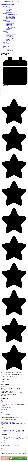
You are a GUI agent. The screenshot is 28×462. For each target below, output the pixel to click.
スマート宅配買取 (10, 23)
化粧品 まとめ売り (10, 36)
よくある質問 (6, 43)
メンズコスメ (9, 35)
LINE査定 (8, 7)
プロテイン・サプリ (10, 38)
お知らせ (5, 45)
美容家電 (8, 39)
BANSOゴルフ (7, 445)
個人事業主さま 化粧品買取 (12, 14)
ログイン (8, 49)
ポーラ (8, 438)
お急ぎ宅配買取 (9, 24)
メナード (12, 438)
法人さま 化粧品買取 (10, 16)
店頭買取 (8, 29)
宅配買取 (8, 21)
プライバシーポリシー (10, 423)
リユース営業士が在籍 (11, 451)
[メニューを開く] (14, 4)
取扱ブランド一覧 (10, 40)
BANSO (2, 445)
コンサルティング (10, 431)
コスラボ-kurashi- (15, 445)
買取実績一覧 (6, 42)
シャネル (19, 437)
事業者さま (6, 13)
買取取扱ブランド (7, 31)
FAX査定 (8, 10)
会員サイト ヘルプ (10, 50)
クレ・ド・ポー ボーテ (11, 437)
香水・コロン (9, 32)
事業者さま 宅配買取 (10, 17)
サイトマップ (23, 423)
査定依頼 (5, 6)
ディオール (24, 437)
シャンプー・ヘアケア (11, 34)
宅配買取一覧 (9, 28)
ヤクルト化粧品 (18, 438)
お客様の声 (3, 451)
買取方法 (5, 20)
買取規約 (18, 423)
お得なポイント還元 (19, 431)
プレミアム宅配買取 (10, 27)
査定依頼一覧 (9, 12)
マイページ (6, 47)
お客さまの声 (6, 46)
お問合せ (3, 424)
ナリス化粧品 (4, 438)
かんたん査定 (9, 9)
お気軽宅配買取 (9, 25)
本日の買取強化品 (5, 430)
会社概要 (3, 423)
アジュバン (3, 437)
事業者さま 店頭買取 (10, 18)
